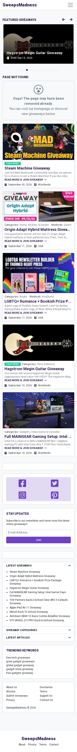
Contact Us (46, 700)
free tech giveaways (18, 657)
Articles (10, 691)
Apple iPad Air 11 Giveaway (25, 607)
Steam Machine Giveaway (27, 168)
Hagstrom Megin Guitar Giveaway (34, 369)
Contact (54, 744)
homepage (42, 109)
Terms (43, 691)
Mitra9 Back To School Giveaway (29, 611)
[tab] (19, 70)
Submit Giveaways (17, 695)
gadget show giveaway (19, 669)
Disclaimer (46, 687)
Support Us (46, 695)
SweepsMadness (20, 4)
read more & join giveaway (24, 179)
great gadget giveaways (20, 661)
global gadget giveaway (20, 665)
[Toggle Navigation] (70, 5)
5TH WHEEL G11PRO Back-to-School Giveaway (37, 620)
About (22, 744)
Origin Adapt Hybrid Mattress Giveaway (39, 229)
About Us (11, 687)
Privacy (10, 700)
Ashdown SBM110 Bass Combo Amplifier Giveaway (40, 616)
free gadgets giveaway (19, 672)
